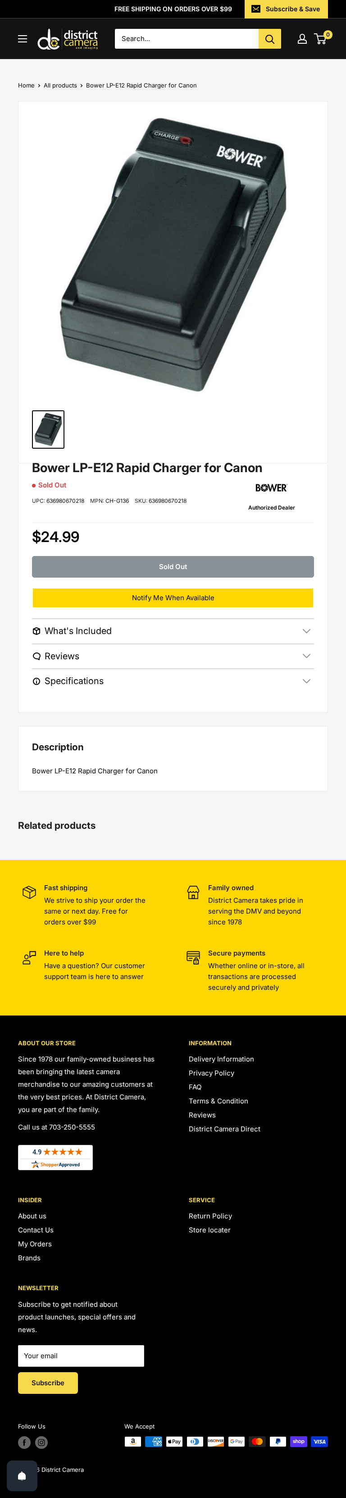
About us (32, 1216)
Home (26, 85)
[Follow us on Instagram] (41, 1442)
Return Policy (210, 1216)
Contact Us (36, 1230)
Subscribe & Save (293, 9)
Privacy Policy (211, 1073)
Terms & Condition (218, 1101)
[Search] (270, 39)
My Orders (35, 1244)
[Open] (22, 1476)
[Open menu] (22, 38)
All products (60, 85)
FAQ (195, 1087)
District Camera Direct (224, 1129)
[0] (320, 38)
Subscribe (48, 1383)
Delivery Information (221, 1059)
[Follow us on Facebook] (24, 1442)
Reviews (202, 1115)
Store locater (210, 1230)
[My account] (302, 39)
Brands (29, 1258)
